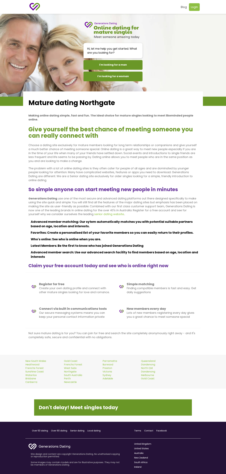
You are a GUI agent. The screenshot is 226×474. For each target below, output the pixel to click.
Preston (107, 368)
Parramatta (110, 361)
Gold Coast (70, 361)
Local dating (94, 430)
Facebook (161, 430)
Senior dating (77, 430)
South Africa (140, 462)
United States (141, 448)
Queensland (148, 361)
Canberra (31, 382)
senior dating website (109, 214)
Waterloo (31, 375)
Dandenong (148, 364)
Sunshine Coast (34, 371)
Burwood (108, 364)
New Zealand (141, 457)
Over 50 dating (40, 430)
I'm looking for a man (113, 65)
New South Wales (35, 361)
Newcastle (70, 382)
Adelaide (108, 378)
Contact (148, 430)
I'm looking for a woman (113, 76)
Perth (67, 378)
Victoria (107, 371)
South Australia (73, 375)
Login (194, 7)
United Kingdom (142, 443)
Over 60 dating (59, 430)
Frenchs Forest (73, 364)
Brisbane (30, 378)
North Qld (147, 368)
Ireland (137, 466)
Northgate (70, 371)
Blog (184, 7)
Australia (138, 453)
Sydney (107, 375)
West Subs (70, 368)
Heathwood (32, 364)
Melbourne (147, 375)
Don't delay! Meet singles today (78, 407)
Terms (137, 430)
